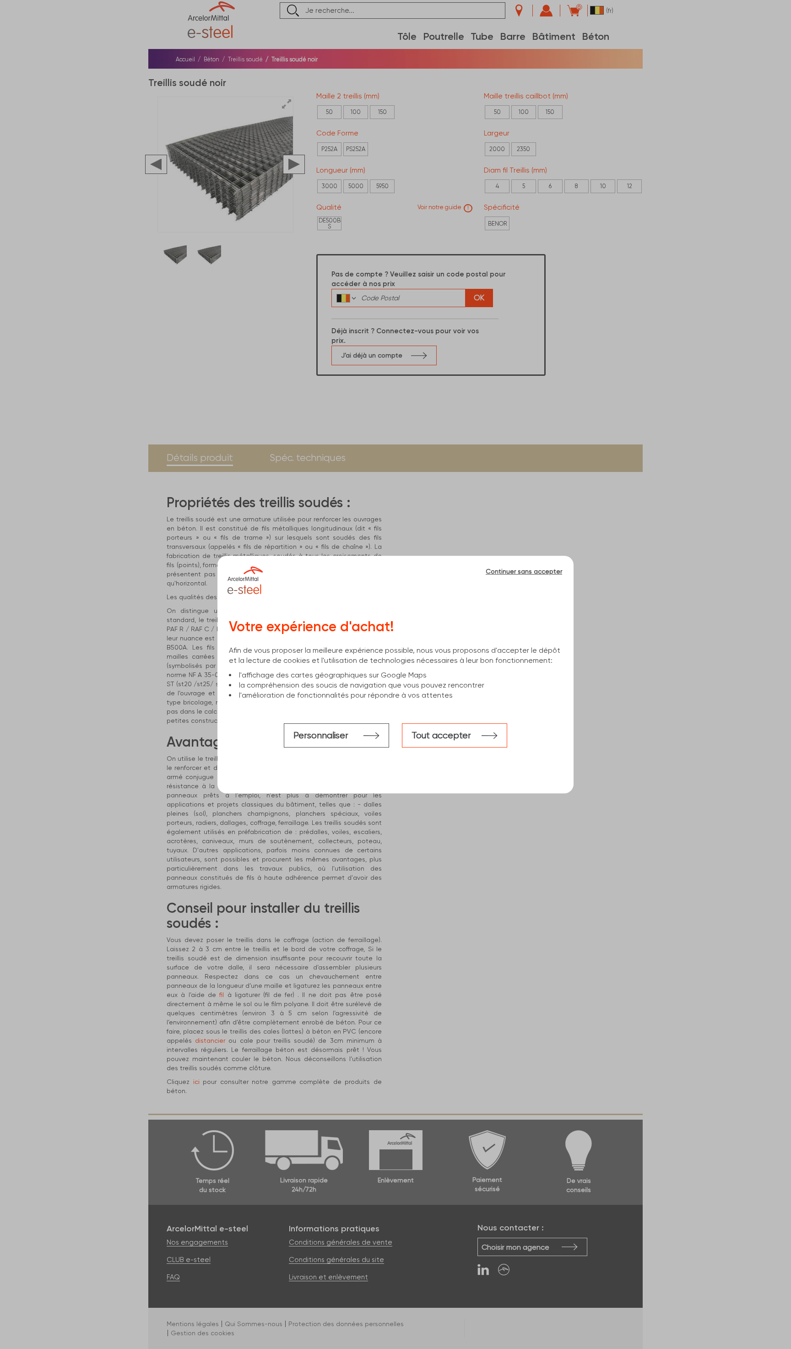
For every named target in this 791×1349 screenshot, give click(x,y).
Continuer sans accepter (524, 571)
